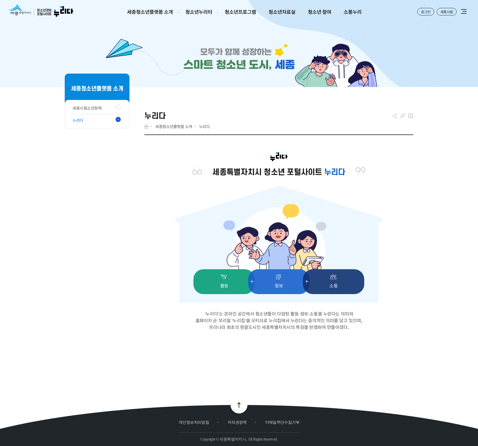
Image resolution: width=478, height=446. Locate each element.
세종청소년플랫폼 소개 (173, 126)
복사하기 (403, 115)
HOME (146, 126)
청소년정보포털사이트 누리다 (41, 10)
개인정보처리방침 (194, 422)
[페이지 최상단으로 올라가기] (239, 405)
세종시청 (446, 11)
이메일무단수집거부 (282, 422)
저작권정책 (237, 422)
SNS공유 (395, 115)
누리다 (204, 126)
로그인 (425, 11)
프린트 (410, 115)
